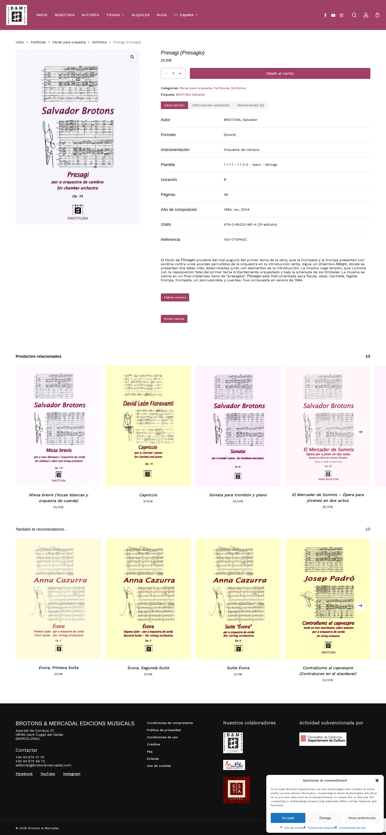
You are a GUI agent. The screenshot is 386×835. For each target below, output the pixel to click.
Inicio (20, 42)
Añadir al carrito (280, 73)
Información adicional (210, 105)
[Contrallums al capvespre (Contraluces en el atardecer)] (327, 598)
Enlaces (153, 758)
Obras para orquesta (69, 42)
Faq (149, 751)
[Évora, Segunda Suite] (148, 598)
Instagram (71, 774)
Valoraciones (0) (250, 105)
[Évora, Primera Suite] (58, 598)
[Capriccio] (148, 426)
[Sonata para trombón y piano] (238, 426)
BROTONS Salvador (191, 94)
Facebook (24, 774)
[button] (377, 780)
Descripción (174, 105)
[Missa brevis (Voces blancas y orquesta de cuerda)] (58, 426)
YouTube (47, 774)
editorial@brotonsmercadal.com (43, 765)
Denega (325, 818)
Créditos (153, 744)
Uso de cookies (295, 827)
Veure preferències (362, 818)
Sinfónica (99, 42)
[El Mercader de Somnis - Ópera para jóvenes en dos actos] (327, 426)
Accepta (288, 818)
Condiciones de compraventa (170, 723)
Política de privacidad (322, 827)
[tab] (174, 105)
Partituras (38, 42)
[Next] (360, 431)
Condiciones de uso (352, 827)
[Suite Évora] (238, 598)
